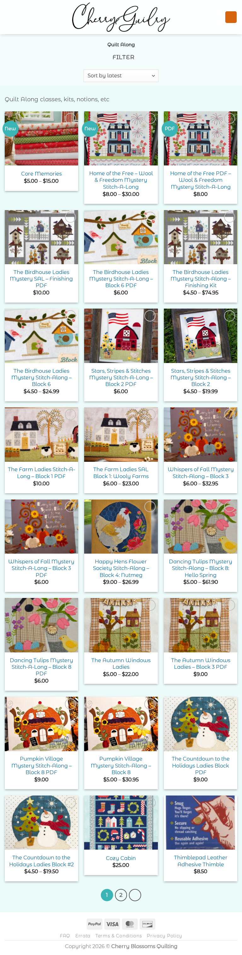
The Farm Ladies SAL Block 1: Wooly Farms (121, 472)
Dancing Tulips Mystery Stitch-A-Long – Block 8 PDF (41, 667)
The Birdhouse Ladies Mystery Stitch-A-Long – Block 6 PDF (121, 279)
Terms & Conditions (118, 936)
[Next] (135, 895)
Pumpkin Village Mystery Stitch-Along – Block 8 (121, 765)
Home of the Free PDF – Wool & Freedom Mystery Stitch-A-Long (200, 180)
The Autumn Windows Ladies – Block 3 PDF (200, 663)
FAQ (65, 936)
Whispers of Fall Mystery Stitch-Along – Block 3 (201, 472)
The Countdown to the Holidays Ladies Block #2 (41, 860)
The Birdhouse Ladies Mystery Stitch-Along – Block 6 (41, 378)
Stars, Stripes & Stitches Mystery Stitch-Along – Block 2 (200, 378)
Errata (82, 936)
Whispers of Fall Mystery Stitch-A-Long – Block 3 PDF (41, 568)
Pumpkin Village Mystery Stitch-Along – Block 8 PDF (41, 765)
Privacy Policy (164, 936)
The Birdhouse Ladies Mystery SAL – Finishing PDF (41, 279)
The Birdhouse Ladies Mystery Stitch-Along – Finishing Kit (200, 279)
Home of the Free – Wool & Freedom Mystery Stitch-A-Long (121, 180)
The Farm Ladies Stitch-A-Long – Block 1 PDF (41, 472)
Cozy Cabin (121, 858)
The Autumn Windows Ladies (121, 663)
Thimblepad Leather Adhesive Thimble (201, 860)
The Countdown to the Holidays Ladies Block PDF (201, 765)
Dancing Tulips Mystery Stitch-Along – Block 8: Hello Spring (200, 568)
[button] (9, 17)
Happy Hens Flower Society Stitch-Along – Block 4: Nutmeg (121, 568)
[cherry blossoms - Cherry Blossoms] (121, 17)
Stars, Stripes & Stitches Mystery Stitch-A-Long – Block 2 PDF (121, 378)
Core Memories (41, 173)
